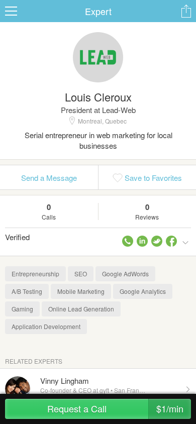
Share (186, 11)
